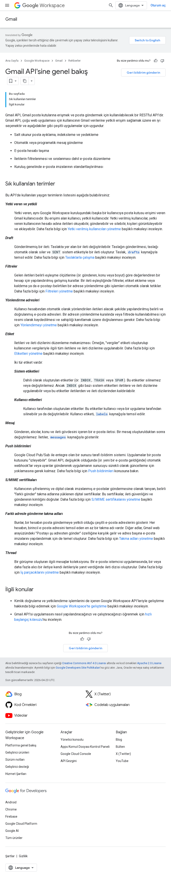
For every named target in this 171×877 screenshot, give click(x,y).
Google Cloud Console (76, 754)
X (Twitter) (123, 754)
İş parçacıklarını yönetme (39, 572)
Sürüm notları (14, 759)
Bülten (120, 746)
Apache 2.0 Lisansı (149, 663)
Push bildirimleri (101, 471)
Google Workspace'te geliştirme (82, 606)
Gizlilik (23, 856)
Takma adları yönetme (136, 538)
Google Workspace (36, 60)
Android (10, 802)
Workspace (52, 5)
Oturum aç (158, 5)
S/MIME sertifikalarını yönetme (116, 499)
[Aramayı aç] (111, 5)
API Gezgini (69, 761)
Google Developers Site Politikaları (78, 667)
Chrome (11, 809)
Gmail (11, 19)
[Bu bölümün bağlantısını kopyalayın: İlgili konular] (38, 590)
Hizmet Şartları (15, 774)
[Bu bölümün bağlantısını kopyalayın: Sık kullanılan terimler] (59, 184)
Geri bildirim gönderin (143, 73)
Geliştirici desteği (17, 766)
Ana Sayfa (11, 60)
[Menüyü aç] (7, 5)
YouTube (122, 761)
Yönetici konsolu (72, 739)
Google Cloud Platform (21, 823)
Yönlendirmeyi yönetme (38, 325)
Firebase (11, 816)
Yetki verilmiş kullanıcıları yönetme (94, 229)
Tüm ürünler (13, 838)
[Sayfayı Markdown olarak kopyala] (25, 81)
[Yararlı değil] (162, 60)
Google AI (12, 831)
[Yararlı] (155, 60)
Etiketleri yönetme (28, 353)
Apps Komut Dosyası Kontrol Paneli (85, 746)
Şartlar (10, 856)
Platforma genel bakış (20, 745)
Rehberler (74, 60)
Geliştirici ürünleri (17, 752)
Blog (119, 739)
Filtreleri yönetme (59, 291)
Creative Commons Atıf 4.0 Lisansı (84, 663)
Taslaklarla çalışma (79, 257)
